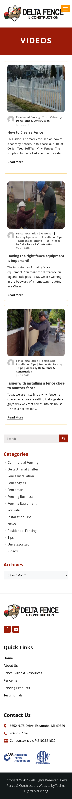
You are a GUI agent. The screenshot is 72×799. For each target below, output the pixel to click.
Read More (15, 162)
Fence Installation (27, 233)
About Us (11, 665)
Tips (44, 117)
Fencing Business (20, 496)
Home (8, 658)
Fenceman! (12, 680)
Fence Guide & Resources (23, 673)
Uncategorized (19, 544)
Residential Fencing (28, 117)
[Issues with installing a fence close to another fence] (36, 332)
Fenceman (47, 233)
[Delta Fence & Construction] (36, 13)
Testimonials (13, 695)
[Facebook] (7, 629)
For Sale (14, 510)
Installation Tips (52, 237)
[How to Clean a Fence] (36, 88)
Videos (54, 117)
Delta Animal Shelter (23, 469)
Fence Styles (48, 360)
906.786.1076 (19, 733)
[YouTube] (15, 629)
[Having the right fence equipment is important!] (36, 205)
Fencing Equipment (27, 237)
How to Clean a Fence (25, 132)
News (12, 524)
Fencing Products (17, 688)
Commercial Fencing (23, 462)
